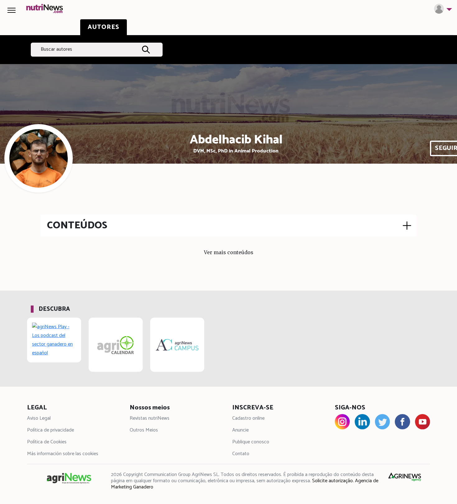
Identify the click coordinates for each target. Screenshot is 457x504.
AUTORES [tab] (103, 27)
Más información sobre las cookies (62, 454)
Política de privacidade (50, 430)
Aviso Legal (39, 418)
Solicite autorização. (333, 481)
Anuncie (240, 430)
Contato (240, 454)
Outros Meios (144, 430)
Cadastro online (248, 418)
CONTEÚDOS (77, 225)
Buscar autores (56, 49)
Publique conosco (250, 442)
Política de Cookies (47, 442)
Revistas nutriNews (149, 418)
